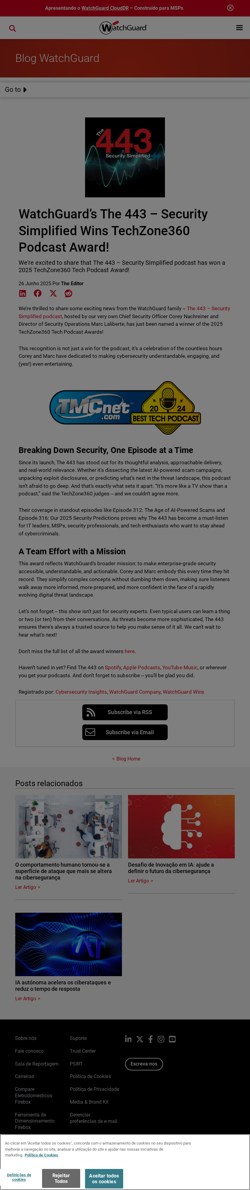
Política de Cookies (41, 1155)
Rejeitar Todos (61, 1178)
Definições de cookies (19, 1177)
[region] (125, 1162)
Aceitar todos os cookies (104, 1179)
